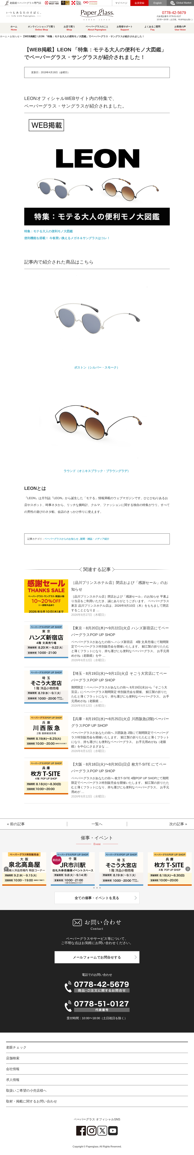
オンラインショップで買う (41, 28)
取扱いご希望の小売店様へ (26, 1090)
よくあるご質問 (152, 28)
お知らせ (15, 36)
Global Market (183, 3)
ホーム (13, 28)
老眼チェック (16, 1047)
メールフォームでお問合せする (97, 957)
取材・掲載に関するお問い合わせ (31, 1101)
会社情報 (12, 1069)
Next (187, 869)
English (158, 3)
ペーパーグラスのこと (97, 28)
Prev (6, 869)
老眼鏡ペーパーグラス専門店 (25, 3)
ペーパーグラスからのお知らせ (61, 539)
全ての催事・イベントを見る (97, 898)
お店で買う (69, 28)
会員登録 (139, 3)
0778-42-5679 (175, 15)
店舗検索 (12, 1058)
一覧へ (97, 824)
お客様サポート (125, 28)
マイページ (121, 3)
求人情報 (12, 1080)
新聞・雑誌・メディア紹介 (94, 539)
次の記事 (176, 824)
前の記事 (17, 824)
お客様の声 (180, 28)
